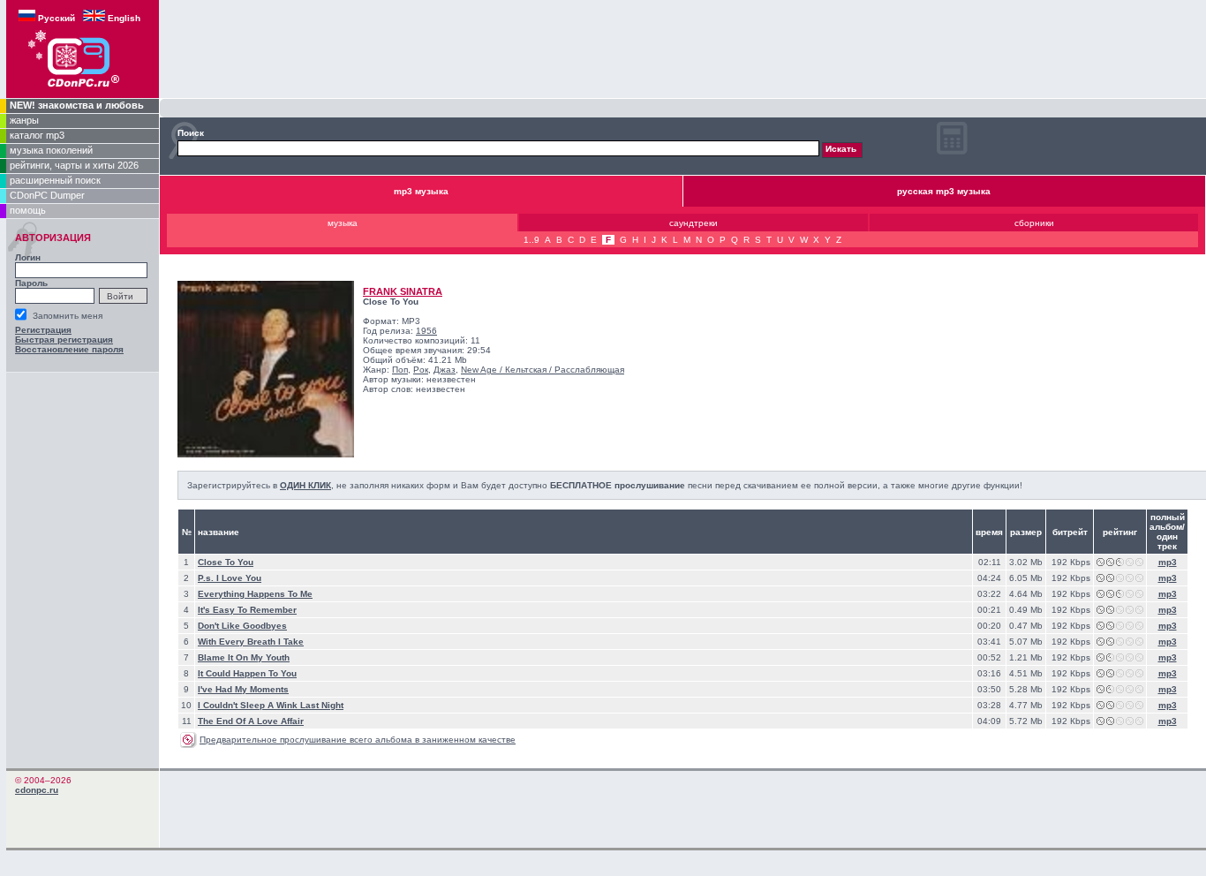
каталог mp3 (37, 135)
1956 (426, 331)
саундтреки (693, 223)
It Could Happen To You (247, 673)
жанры (24, 120)
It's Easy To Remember (247, 610)
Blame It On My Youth (244, 657)
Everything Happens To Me (255, 594)
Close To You (225, 562)
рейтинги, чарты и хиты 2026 (74, 165)
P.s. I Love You (229, 578)
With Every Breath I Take (251, 641)
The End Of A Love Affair (251, 721)
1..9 (531, 240)
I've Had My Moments (243, 689)
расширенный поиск (55, 180)
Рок (420, 369)
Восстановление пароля (69, 349)
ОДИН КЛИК (305, 485)
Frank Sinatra (402, 291)
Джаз (444, 369)
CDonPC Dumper (47, 195)
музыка (343, 223)
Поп (400, 369)
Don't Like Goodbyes (242, 626)
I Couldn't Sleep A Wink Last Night (270, 705)
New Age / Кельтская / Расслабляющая (542, 369)
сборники (1034, 223)
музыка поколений (51, 150)
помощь (28, 210)
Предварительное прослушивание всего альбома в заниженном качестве (358, 739)
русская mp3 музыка (944, 191)
